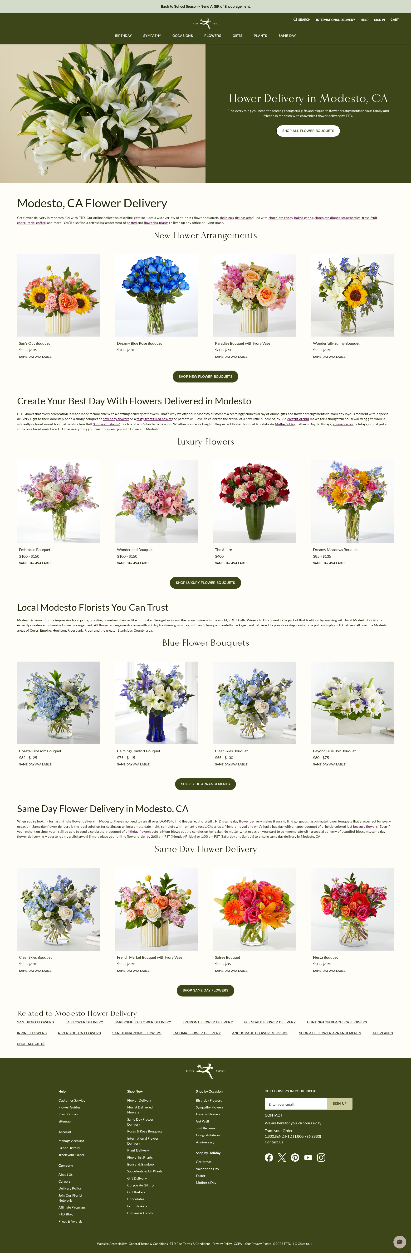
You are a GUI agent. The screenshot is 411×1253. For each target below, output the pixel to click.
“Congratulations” (106, 424)
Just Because (205, 1128)
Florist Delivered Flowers (140, 1109)
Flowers (212, 36)
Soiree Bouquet (227, 957)
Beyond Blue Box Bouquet (334, 751)
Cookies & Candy (140, 1213)
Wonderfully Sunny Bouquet (336, 343)
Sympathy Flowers (210, 1107)
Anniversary (205, 1142)
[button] (302, 20)
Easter (201, 1176)
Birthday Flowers (209, 1100)
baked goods (303, 218)
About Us (66, 1174)
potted (132, 223)
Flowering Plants (140, 1157)
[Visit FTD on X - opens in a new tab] (284, 1157)
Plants (260, 36)
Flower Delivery (139, 1100)
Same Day (287, 36)
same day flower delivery (243, 821)
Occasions (182, 36)
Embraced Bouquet (34, 549)
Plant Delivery (138, 1150)
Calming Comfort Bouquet (138, 751)
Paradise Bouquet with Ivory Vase (242, 343)
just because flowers (362, 826)
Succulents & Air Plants (144, 1171)
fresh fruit (369, 218)
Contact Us (274, 1142)
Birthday (123, 36)
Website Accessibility (112, 1244)
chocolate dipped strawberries (337, 218)
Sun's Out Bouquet (34, 343)
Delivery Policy (70, 1188)
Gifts (237, 36)
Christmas (203, 1162)
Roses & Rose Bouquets (144, 1131)
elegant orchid (298, 419)
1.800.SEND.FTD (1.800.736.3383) (293, 1136)
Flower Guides (69, 1107)
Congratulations (208, 1135)
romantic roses (194, 826)
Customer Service (72, 1100)
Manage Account (71, 1141)
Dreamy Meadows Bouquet (335, 549)
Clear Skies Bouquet (231, 751)
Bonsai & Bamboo (140, 1164)
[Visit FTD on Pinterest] (297, 1157)
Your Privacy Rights (258, 1244)
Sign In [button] (379, 20)
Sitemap (65, 1121)
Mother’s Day (285, 424)
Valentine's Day (207, 1169)
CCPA (238, 1244)
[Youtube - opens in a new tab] (310, 1157)
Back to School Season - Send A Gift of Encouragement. (206, 6)
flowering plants (156, 223)
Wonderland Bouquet (135, 549)
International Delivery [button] (335, 20)
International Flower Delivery (142, 1140)
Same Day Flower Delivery (140, 1121)
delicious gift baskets (235, 218)
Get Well (202, 1121)
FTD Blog (66, 1214)
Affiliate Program (72, 1207)
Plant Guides (68, 1114)
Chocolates (135, 1199)
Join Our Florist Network (70, 1197)
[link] (58, 295)
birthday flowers (138, 831)
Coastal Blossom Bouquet (40, 751)
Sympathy (152, 36)
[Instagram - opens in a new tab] (323, 1157)
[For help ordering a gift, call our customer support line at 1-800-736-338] (205, 24)
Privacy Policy (222, 1244)
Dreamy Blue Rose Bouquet (139, 343)
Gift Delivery (137, 1178)
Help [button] (365, 20)
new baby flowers (116, 419)
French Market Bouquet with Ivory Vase (149, 957)
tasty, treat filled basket (154, 419)
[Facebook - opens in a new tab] (271, 1157)
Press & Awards (70, 1221)
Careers (64, 1181)
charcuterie (26, 223)
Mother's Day (206, 1182)
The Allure (223, 549)
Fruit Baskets (137, 1206)
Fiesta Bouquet (325, 957)
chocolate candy (281, 218)
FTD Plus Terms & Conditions (190, 1244)
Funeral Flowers (208, 1114)
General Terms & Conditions (148, 1244)
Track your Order (71, 1155)
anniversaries (343, 424)
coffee (41, 223)
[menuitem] (123, 36)
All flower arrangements (112, 625)
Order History (69, 1148)
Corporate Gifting (140, 1185)
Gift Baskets (136, 1192)
